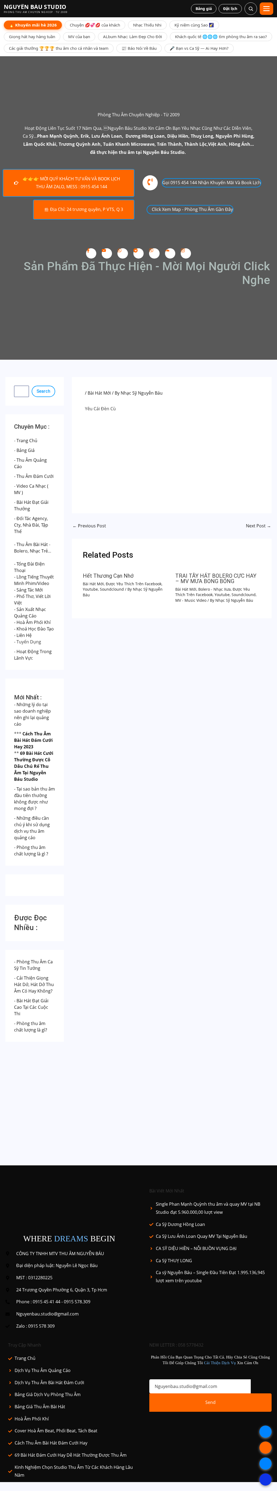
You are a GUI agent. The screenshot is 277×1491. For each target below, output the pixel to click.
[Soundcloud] (170, 253)
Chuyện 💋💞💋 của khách (95, 25)
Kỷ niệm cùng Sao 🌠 (194, 25)
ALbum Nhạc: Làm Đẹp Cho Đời (132, 36)
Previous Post (89, 526)
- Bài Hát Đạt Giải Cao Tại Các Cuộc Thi (31, 1007)
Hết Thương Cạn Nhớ (108, 576)
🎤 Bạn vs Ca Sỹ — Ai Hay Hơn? (199, 48)
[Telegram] (138, 253)
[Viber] (154, 253)
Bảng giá (204, 8)
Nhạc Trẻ (39, 551)
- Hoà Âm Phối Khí (32, 622)
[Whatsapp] (122, 253)
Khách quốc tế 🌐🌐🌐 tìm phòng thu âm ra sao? (221, 36)
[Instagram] (186, 253)
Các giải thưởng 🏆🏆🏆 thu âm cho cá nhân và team (58, 48)
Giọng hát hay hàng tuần (32, 36)
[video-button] (150, 182)
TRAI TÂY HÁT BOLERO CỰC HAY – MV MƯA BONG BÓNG (215, 578)
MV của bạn (79, 36)
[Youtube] (107, 253)
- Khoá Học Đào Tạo (34, 629)
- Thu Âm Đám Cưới (34, 476)
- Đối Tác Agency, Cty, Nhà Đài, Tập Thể (31, 524)
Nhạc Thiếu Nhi (147, 25)
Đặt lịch (230, 8)
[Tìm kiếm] (251, 8)
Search (43, 391)
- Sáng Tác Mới (28, 590)
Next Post (258, 526)
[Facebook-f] (91, 253)
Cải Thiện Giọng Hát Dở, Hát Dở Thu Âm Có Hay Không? (34, 984)
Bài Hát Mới (99, 393)
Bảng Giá (26, 450)
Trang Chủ (27, 441)
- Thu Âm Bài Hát (31, 544)
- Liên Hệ (23, 635)
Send (210, 1402)
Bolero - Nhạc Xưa (214, 589)
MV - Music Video (190, 600)
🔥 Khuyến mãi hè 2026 (33, 25)
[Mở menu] (266, 8)
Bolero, (21, 551)
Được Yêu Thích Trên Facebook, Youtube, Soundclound (122, 586)
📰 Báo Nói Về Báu (139, 48)
